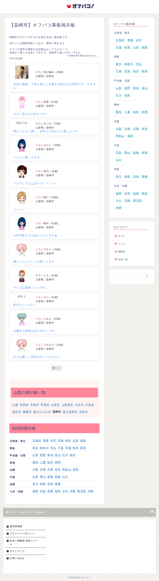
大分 (65, 491)
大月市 (79, 404)
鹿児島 (81, 491)
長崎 (50, 491)
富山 (58, 455)
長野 (43, 455)
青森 (46, 440)
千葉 (61, 447)
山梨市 (55, 404)
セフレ (121, 236)
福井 (73, 455)
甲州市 (45, 404)
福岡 (35, 491)
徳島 (43, 483)
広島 (35, 476)
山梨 (15, 404)
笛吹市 (16, 411)
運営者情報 (16, 526)
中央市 (89, 404)
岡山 (43, 476)
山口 (65, 476)
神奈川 (44, 447)
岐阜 (50, 462)
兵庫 (50, 469)
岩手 (53, 440)
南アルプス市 (42, 411)
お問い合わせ (17, 558)
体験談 (121, 251)
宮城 (61, 440)
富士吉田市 (70, 411)
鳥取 (58, 476)
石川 (65, 455)
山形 (76, 440)
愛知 (35, 462)
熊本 (58, 491)
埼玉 (53, 447)
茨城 (68, 447)
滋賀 (76, 469)
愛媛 (58, 483)
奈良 (58, 469)
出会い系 (123, 259)
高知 (50, 483)
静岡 (58, 462)
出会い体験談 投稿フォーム (24, 542)
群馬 (83, 447)
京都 (43, 469)
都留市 (27, 411)
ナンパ (121, 243)
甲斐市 (34, 404)
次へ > (56, 368)
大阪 (35, 469)
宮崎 (73, 491)
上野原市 (67, 404)
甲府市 (24, 404)
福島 (83, 440)
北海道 (36, 440)
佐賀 (43, 491)
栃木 (76, 447)
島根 (50, 476)
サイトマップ (17, 551)
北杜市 (83, 411)
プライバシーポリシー (22, 533)
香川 (35, 483)
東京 (35, 447)
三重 (43, 462)
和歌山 (66, 469)
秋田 (68, 440)
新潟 (50, 455)
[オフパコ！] (79, 9)
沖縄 (90, 491)
